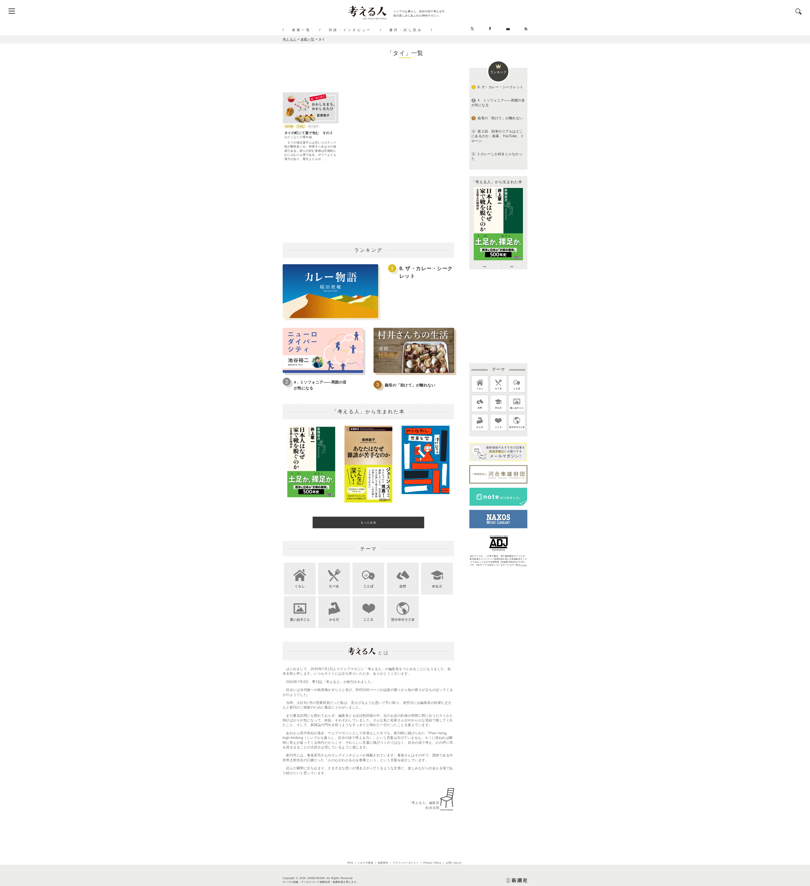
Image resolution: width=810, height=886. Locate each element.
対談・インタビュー (350, 30)
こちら (523, 565)
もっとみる (368, 522)
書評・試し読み (406, 30)
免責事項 (383, 862)
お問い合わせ (454, 862)
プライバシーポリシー (406, 862)
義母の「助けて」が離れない (410, 385)
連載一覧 (301, 30)
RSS (350, 862)
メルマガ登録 (365, 862)
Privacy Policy (432, 862)
